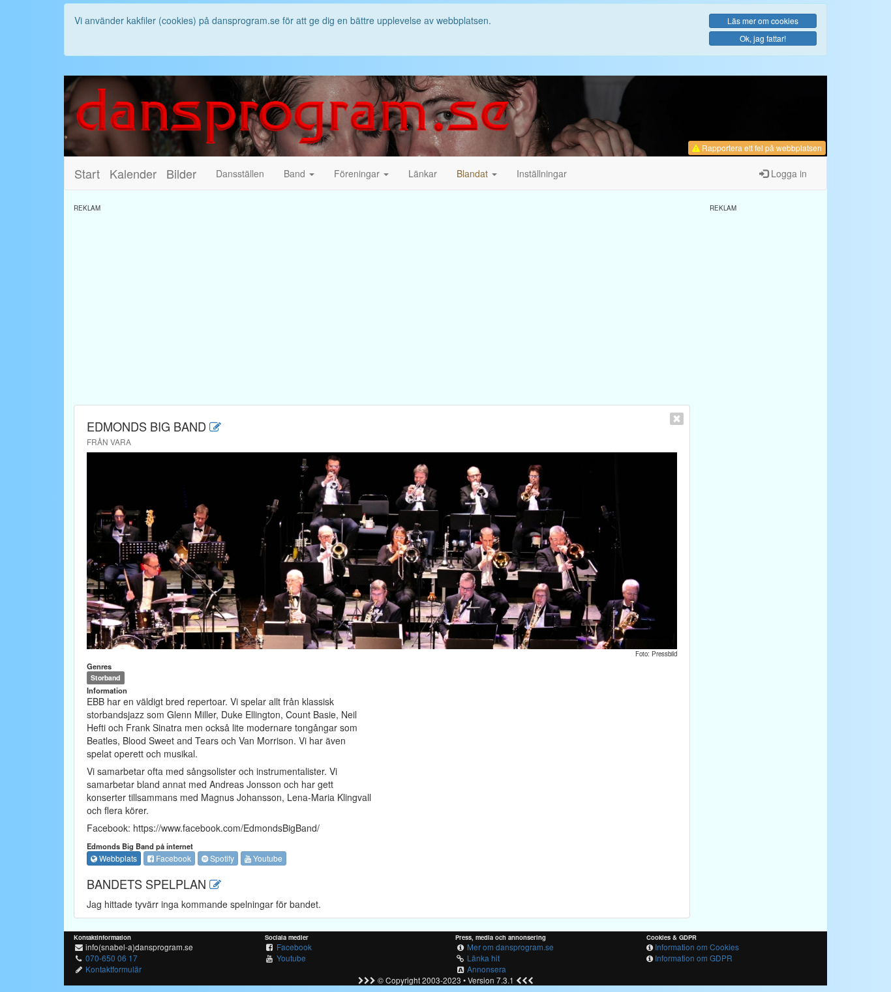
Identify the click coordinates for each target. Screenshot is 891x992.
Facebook (172, 858)
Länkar (422, 173)
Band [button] (296, 173)
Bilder (181, 173)
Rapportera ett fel (761, 147)
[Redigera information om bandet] (215, 426)
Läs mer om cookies (762, 20)
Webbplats (117, 858)
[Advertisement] (382, 303)
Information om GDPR (693, 957)
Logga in (787, 173)
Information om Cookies (697, 946)
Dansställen (240, 173)
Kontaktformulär (113, 968)
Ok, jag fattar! (763, 38)
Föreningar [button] (358, 173)
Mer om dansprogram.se (510, 946)
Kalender (133, 173)
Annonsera (486, 968)
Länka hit (483, 957)
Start (87, 173)
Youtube (266, 858)
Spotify (221, 858)
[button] (477, 173)
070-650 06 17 (111, 957)
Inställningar (542, 173)
